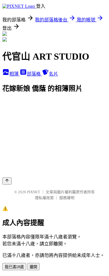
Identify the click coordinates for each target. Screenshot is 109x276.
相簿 (14, 73)
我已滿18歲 (14, 267)
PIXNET (33, 192)
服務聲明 (66, 198)
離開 (33, 267)
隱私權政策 (44, 198)
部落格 (34, 73)
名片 (53, 73)
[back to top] (7, 181)
